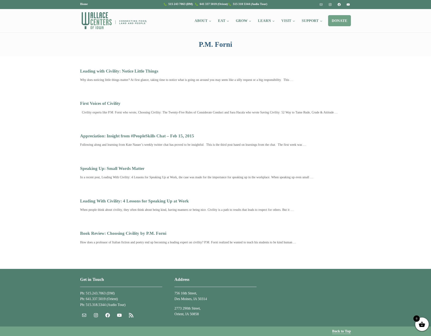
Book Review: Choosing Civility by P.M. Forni (123, 233)
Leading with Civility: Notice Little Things (119, 71)
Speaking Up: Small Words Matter (112, 168)
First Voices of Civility (100, 103)
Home (84, 4)
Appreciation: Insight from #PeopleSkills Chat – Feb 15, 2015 (137, 136)
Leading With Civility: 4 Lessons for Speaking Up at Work (134, 201)
